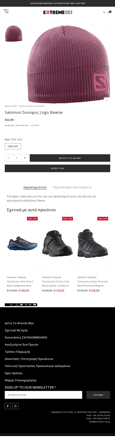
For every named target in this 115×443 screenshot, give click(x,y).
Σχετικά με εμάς (16, 330)
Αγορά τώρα (57, 168)
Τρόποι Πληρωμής (17, 352)
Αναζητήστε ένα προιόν (21, 344)
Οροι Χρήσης (14, 373)
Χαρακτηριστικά (34, 187)
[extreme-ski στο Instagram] (15, 406)
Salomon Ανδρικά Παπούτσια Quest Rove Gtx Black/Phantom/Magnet (92, 281)
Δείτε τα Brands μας (19, 323)
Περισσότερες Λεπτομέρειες (72, 187)
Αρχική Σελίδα (11, 106)
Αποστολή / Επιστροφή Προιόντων (29, 359)
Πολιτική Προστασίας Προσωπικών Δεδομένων (37, 366)
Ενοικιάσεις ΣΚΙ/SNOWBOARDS (26, 337)
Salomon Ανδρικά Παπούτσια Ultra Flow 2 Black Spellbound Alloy (20, 281)
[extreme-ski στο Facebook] (8, 406)
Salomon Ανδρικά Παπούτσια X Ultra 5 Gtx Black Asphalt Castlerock (56, 281)
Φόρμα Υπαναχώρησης (21, 380)
